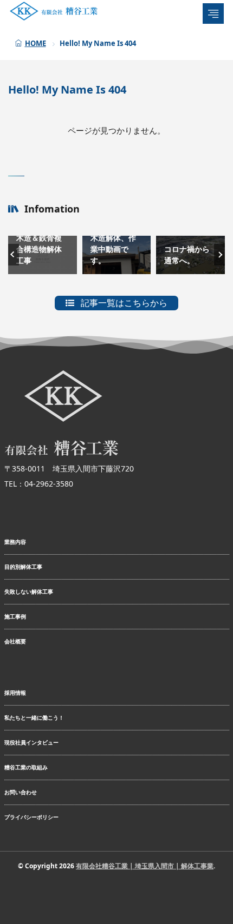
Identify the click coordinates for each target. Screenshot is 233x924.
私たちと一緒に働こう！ (34, 717)
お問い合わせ (20, 792)
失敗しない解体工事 (28, 591)
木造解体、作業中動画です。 (113, 248)
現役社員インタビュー (31, 742)
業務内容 (15, 542)
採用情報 (15, 692)
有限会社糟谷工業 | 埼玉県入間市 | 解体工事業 (144, 865)
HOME (35, 43)
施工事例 (15, 616)
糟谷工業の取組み (26, 767)
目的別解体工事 (23, 566)
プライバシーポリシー (31, 817)
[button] (13, 254)
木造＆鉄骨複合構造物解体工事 (39, 248)
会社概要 (15, 641)
